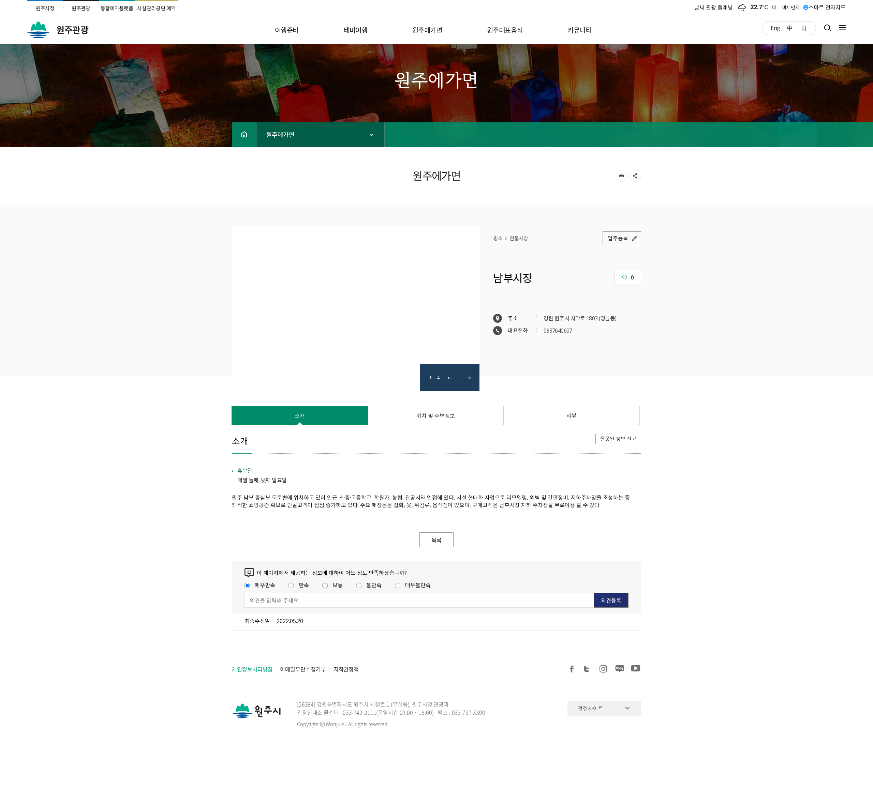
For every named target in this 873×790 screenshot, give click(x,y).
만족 (304, 585)
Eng (775, 27)
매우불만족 (418, 585)
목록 (436, 540)
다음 (468, 377)
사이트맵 (840, 27)
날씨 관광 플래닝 (713, 7)
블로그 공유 (620, 669)
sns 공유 (635, 176)
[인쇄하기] (621, 176)
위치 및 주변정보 (435, 415)
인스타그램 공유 (604, 669)
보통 (337, 585)
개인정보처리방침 (252, 669)
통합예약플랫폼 (117, 8)
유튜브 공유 (635, 669)
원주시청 (45, 8)
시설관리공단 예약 (156, 8)
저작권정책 (346, 669)
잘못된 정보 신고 (618, 438)
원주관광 (81, 8)
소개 (300, 415)
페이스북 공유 (572, 669)
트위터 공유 (588, 669)
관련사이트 (590, 708)
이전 (450, 377)
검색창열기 (827, 27)
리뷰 (571, 415)
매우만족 (265, 585)
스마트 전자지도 (827, 7)
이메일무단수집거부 (303, 669)
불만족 (374, 585)
